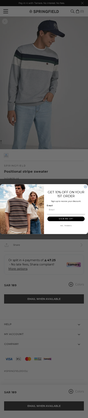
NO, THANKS (66, 225)
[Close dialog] (85, 186)
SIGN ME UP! (66, 219)
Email (50, 205)
